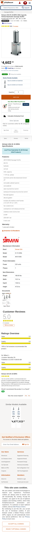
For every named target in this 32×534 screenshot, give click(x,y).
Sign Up (26, 444)
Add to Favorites (8, 23)
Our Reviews (4, 482)
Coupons (3, 471)
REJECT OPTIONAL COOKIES (16, 529)
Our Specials (4, 464)
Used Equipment (5, 461)
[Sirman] (11, 239)
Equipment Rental (22, 458)
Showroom (4, 455)
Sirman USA (5, 20)
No (29, 395)
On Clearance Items (6, 458)
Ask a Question (16, 131)
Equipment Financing (22, 455)
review (15, 26)
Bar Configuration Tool (23, 467)
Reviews (16, 138)
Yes (26, 395)
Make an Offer (5, 467)
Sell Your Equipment (22, 471)
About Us (3, 479)
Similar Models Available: (10, 78)
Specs (5, 138)
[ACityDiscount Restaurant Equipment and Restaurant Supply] (7, 3)
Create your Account (22, 482)
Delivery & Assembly (22, 464)
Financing (25, 130)
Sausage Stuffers (8, 12)
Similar (26, 138)
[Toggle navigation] (30, 3)
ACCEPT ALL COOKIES (16, 524)
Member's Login (21, 479)
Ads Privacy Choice (19, 506)
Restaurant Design (22, 461)
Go (27, 120)
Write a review (9, 325)
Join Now (25, 104)
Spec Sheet (6, 130)
